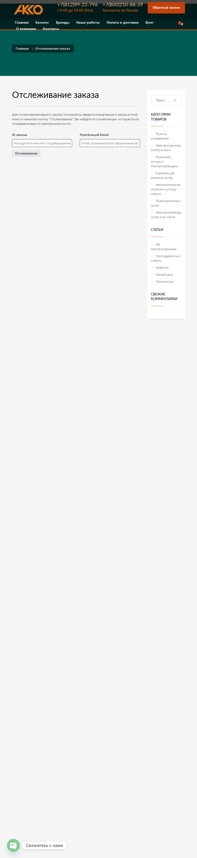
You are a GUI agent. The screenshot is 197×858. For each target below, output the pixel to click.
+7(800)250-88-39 (123, 4)
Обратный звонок (166, 7)
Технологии (164, 281)
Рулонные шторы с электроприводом (164, 161)
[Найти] (175, 100)
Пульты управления (160, 136)
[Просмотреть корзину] (181, 24)
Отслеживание (26, 153)
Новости (162, 267)
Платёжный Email (94, 135)
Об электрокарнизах (164, 246)
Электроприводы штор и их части (166, 214)
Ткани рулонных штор (165, 203)
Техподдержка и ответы (165, 258)
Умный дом (164, 274)
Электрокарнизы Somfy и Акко (166, 147)
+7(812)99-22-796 (77, 4)
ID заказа (19, 135)
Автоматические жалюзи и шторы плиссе (165, 189)
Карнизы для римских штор (163, 175)
